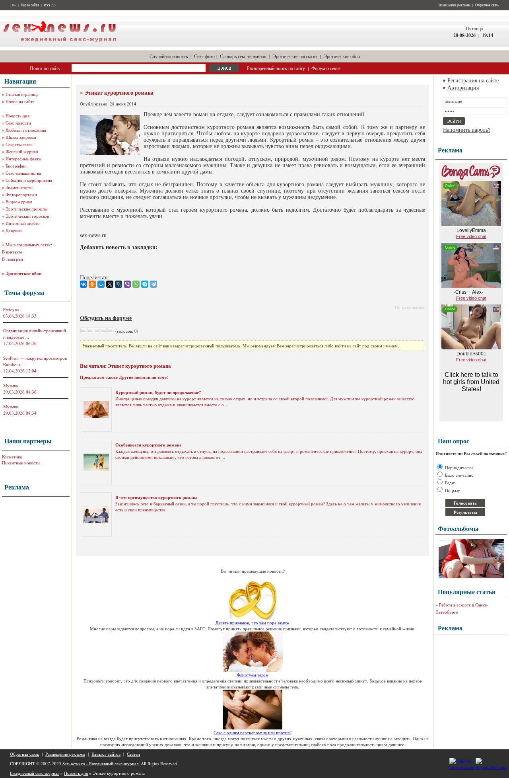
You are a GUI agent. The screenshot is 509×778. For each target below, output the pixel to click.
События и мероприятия (29, 180)
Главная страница (22, 94)
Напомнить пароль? (466, 129)
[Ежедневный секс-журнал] (59, 45)
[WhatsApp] (136, 284)
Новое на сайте (20, 101)
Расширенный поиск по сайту (276, 68)
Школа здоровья (21, 137)
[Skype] (144, 284)
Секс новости (18, 123)
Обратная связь (487, 5)
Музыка (10, 385)
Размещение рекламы (453, 5)
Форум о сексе (325, 68)
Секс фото (204, 56)
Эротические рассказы (295, 56)
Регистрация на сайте (473, 80)
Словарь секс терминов (243, 56)
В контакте (12, 252)
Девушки (14, 230)
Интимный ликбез (22, 223)
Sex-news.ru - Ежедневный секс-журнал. (101, 763)
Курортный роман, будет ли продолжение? (158, 392)
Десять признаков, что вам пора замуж (252, 623)
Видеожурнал (19, 202)
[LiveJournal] (118, 284)
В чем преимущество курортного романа (156, 497)
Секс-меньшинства (23, 173)
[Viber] (127, 284)
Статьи (133, 754)
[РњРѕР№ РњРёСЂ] (101, 284)
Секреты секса (19, 144)
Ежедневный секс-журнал (34, 773)
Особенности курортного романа (148, 445)
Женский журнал (22, 151)
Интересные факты (23, 159)
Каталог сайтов (105, 754)
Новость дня (17, 116)
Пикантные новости (21, 463)
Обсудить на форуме (106, 318)
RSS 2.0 (50, 5)
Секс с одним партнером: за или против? (252, 732)
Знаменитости (19, 187)
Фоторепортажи (21, 194)
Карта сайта (30, 5)
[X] (109, 284)
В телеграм (12, 259)
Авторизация (463, 87)
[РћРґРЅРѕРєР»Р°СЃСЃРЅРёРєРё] (92, 284)
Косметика (12, 457)
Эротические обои (342, 56)
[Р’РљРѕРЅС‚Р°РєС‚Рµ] (83, 284)
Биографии (16, 166)
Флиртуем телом (252, 675)
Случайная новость (169, 56)
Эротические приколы (26, 209)
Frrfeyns (11, 309)
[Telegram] (153, 284)
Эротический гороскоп (27, 216)
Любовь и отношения (26, 130)
